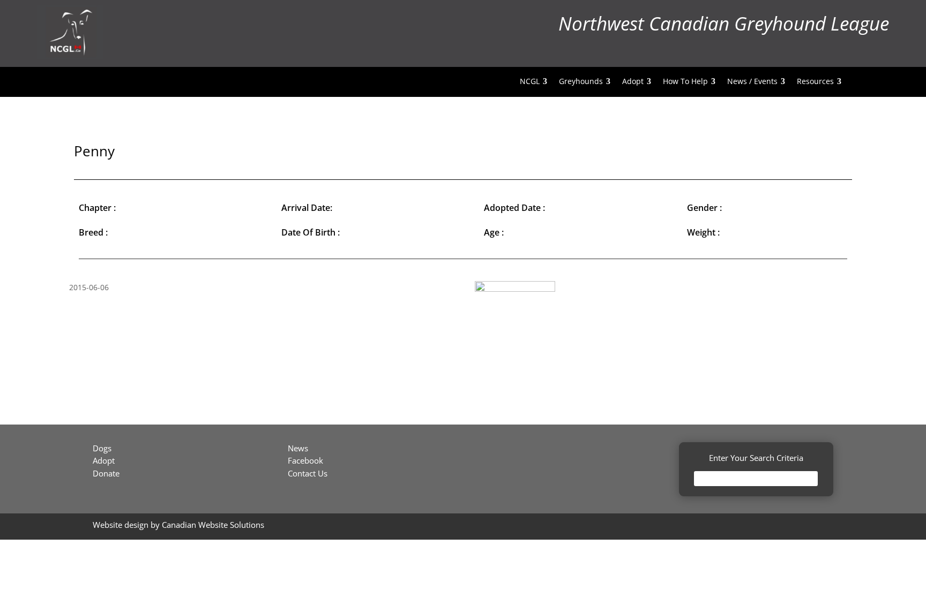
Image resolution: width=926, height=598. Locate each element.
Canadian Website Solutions (213, 524)
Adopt (104, 460)
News (298, 448)
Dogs (102, 448)
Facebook (305, 460)
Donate (106, 473)
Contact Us (307, 473)
